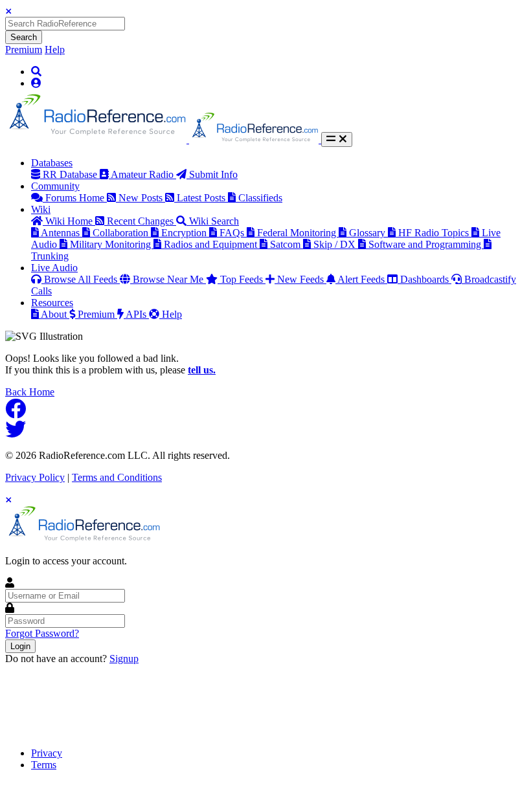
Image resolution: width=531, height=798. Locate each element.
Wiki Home (70, 221)
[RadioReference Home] (97, 139)
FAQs (233, 232)
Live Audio (54, 267)
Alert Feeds (362, 279)
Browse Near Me (169, 279)
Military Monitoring (111, 244)
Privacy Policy (35, 477)
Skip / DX (335, 244)
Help (55, 49)
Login (20, 646)
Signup (124, 658)
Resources (52, 302)
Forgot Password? (42, 633)
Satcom (286, 244)
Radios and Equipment (212, 244)
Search (23, 37)
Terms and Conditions (117, 477)
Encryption (185, 232)
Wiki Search (214, 221)
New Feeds (301, 279)
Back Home (29, 391)
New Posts (142, 197)
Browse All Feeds (82, 279)
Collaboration (122, 232)
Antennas (61, 232)
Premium (23, 49)
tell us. (202, 369)
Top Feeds (243, 279)
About (55, 314)
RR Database (71, 174)
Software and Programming (426, 244)
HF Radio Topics (434, 232)
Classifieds (260, 197)
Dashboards (425, 279)
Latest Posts (202, 197)
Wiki (41, 209)
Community (55, 186)
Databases (52, 162)
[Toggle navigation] (336, 139)
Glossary (368, 232)
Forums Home (76, 197)
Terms (43, 764)
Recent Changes (141, 221)
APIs (137, 314)
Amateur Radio (143, 174)
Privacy (46, 753)
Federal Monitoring (298, 232)
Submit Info (213, 174)
